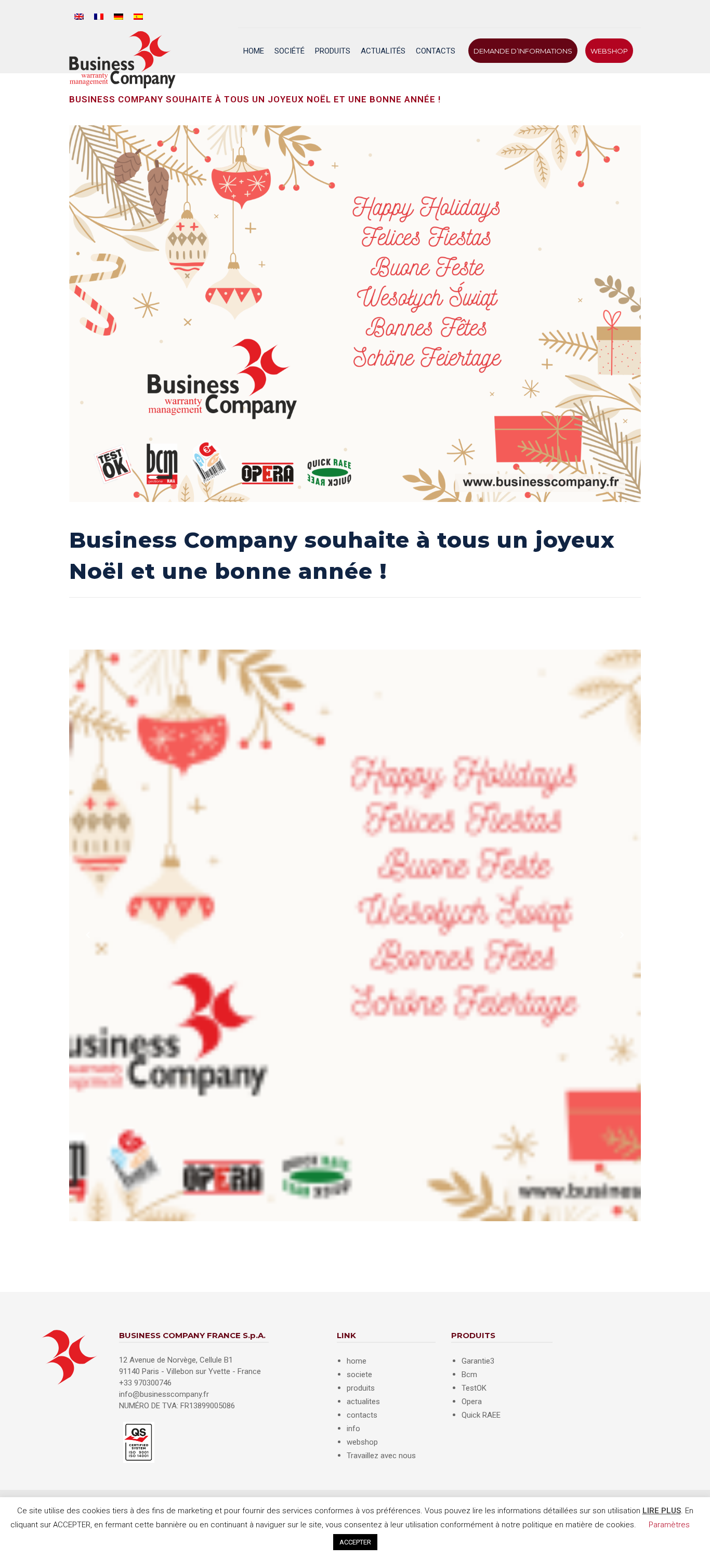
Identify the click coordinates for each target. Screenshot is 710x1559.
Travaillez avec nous (381, 1455)
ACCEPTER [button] (355, 1542)
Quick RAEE (481, 1415)
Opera (472, 1401)
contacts (362, 1415)
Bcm (469, 1374)
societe (359, 1374)
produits (361, 1388)
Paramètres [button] (669, 1524)
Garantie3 (478, 1361)
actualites (363, 1401)
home (356, 1361)
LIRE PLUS (661, 1510)
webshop (362, 1442)
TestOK (474, 1388)
